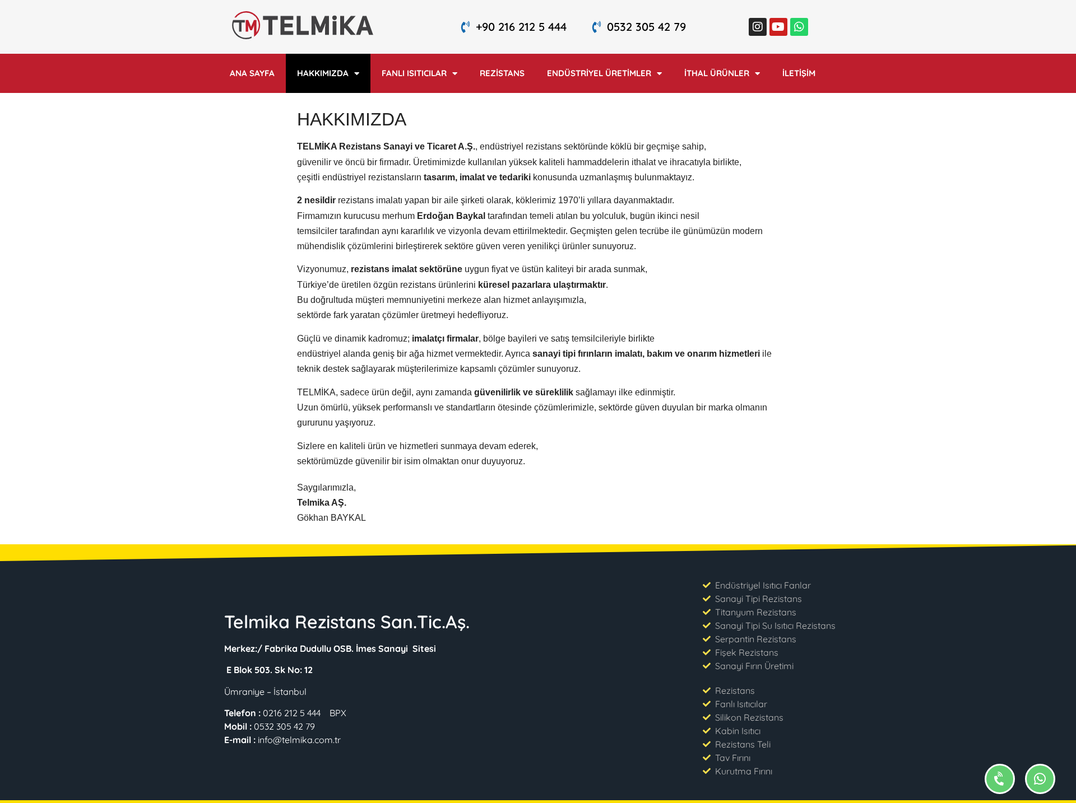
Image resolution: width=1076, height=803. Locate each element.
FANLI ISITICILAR (414, 73)
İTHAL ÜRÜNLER (716, 73)
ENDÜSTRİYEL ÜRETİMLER (599, 73)
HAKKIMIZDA (323, 73)
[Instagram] (758, 27)
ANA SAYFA (252, 73)
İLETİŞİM (798, 73)
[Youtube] (778, 27)
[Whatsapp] (799, 27)
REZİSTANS (502, 73)
